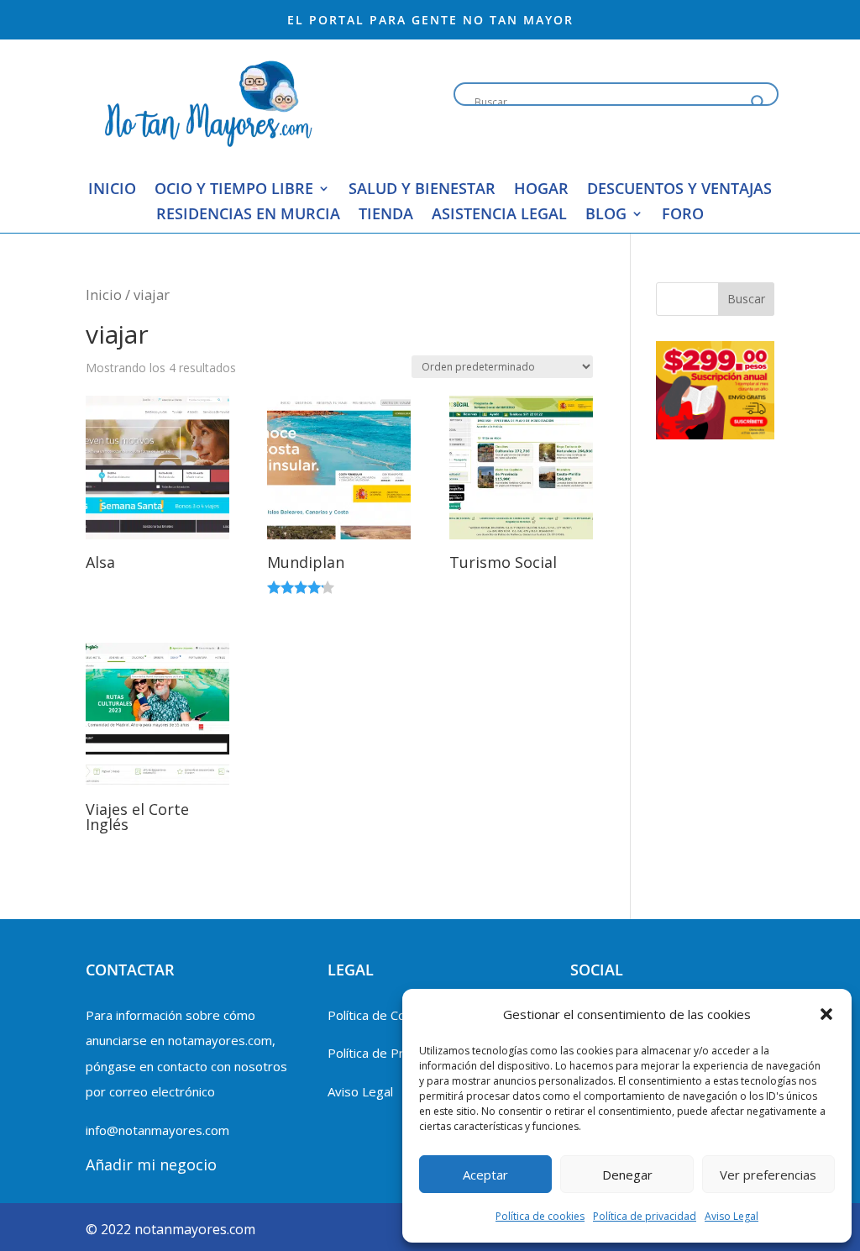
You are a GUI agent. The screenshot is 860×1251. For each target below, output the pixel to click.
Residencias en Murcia (248, 215)
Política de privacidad (644, 1216)
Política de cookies (540, 1216)
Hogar (541, 190)
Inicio (112, 190)
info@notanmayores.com (157, 1130)
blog (606, 215)
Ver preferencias (768, 1174)
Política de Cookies (382, 1015)
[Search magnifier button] (758, 102)
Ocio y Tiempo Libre (234, 190)
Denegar (627, 1174)
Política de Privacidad (389, 1052)
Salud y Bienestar (422, 190)
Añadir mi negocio (151, 1164)
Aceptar (485, 1174)
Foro (683, 215)
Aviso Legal (731, 1216)
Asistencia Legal (499, 215)
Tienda (386, 215)
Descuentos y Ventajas (679, 190)
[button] (826, 1014)
